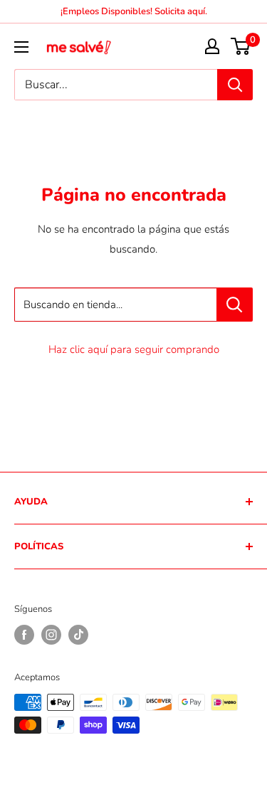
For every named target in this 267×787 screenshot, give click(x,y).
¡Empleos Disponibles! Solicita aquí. (134, 11)
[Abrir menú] (21, 47)
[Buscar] (235, 84)
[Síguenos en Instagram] (51, 635)
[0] (241, 46)
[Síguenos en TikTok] (78, 635)
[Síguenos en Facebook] (24, 635)
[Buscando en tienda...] (234, 304)
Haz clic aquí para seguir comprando (133, 349)
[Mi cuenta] (212, 46)
